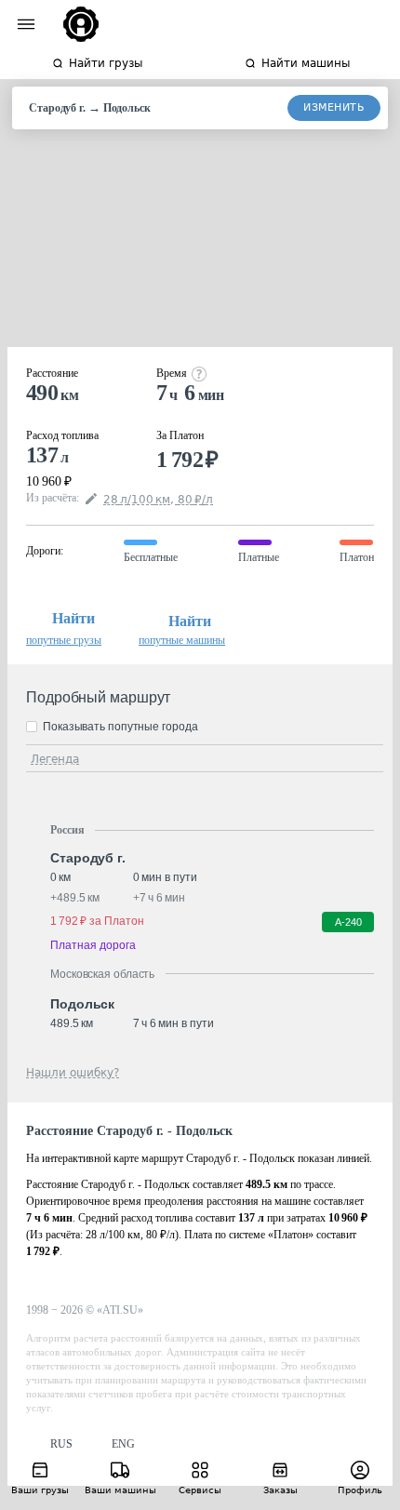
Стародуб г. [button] (88, 857)
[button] (49, 1444)
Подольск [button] (82, 1003)
